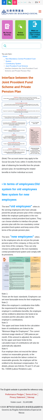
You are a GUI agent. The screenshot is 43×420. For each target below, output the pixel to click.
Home (5, 56)
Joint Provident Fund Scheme (17, 66)
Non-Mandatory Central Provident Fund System (20, 60)
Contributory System (13, 64)
